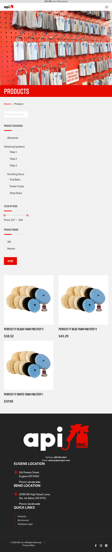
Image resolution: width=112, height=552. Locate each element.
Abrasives (12, 137)
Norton (11, 248)
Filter (10, 261)
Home (7, 103)
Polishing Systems (14, 146)
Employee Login (25, 524)
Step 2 (13, 158)
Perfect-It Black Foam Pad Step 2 (24, 329)
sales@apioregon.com (59, 460)
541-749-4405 (34, 504)
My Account (23, 520)
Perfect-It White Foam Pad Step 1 (23, 394)
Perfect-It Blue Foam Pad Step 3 (78, 329)
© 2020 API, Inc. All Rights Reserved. (26, 542)
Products (22, 516)
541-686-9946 (34, 482)
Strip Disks (16, 193)
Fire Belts (15, 179)
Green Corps (17, 186)
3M (9, 241)
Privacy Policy (29, 545)
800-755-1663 (60, 457)
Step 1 (13, 152)
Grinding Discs (15, 174)
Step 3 (13, 165)
